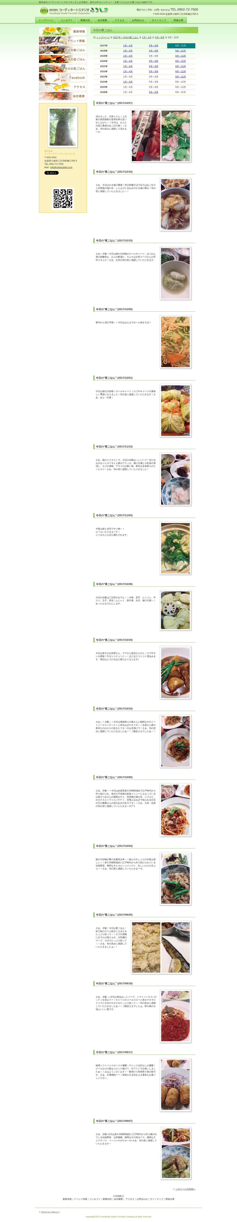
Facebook (63, 77)
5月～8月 (159, 37)
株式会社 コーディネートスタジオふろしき (59, 152)
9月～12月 (180, 51)
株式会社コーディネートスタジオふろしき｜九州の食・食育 (76, 11)
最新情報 (63, 31)
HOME (118, 1196)
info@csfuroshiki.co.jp (61, 167)
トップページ (103, 37)
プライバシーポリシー (50, 1212)
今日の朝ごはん (63, 50)
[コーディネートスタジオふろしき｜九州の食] (63, 209)
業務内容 (107, 1199)
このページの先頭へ (185, 1189)
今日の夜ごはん (63, 68)
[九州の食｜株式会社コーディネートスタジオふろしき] (63, 148)
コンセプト (95, 1199)
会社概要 (63, 96)
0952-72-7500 (56, 164)
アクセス (63, 87)
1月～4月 (146, 37)
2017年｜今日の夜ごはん (125, 37)
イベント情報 (63, 40)
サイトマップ (156, 1199)
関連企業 (170, 1199)
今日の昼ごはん (63, 59)
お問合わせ (142, 1199)
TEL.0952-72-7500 (184, 9)
